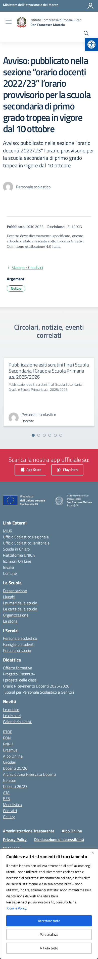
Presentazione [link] (15, 591)
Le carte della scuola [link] (20, 609)
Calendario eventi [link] (17, 722)
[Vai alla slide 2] (38, 435)
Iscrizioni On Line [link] (17, 561)
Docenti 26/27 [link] (15, 786)
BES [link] (6, 798)
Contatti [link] (10, 811)
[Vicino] (93, 853)
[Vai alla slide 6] (60, 435)
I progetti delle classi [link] (20, 680)
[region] (49, 903)
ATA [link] (6, 792)
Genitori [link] (9, 780)
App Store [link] (33, 469)
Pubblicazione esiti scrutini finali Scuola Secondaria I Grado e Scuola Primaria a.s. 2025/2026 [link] (49, 371)
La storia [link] (10, 621)
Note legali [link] (12, 848)
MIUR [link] (7, 531)
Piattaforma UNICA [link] (19, 555)
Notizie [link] (16, 288)
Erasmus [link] (10, 750)
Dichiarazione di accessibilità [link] (59, 839)
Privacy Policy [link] (15, 839)
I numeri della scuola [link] (20, 603)
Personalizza (49, 934)
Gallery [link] (9, 817)
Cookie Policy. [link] (17, 908)
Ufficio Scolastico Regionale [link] (26, 537)
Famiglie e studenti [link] (18, 644)
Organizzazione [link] (15, 615)
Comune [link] (10, 573)
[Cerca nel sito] (86, 34)
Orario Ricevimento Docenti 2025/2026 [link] (36, 686)
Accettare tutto (49, 920)
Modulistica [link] (12, 805)
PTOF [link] (7, 732)
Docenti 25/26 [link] (15, 768)
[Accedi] (90, 6)
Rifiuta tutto (49, 948)
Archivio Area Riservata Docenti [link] (29, 774)
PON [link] (7, 738)
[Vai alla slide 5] (55, 435)
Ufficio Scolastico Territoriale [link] (26, 543)
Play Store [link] (70, 469)
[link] (91, 44)
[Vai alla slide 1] (33, 435)
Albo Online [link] (13, 756)
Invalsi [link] (8, 567)
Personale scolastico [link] (20, 638)
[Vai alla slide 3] (44, 435)
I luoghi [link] (9, 597)
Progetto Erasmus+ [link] (19, 674)
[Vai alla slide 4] (49, 435)
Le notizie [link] (11, 709)
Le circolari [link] (12, 716)
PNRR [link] (8, 744)
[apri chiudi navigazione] (9, 22)
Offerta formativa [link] (17, 668)
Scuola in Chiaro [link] (16, 549)
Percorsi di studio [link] (17, 650)
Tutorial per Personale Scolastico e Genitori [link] (38, 692)
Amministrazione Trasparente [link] (28, 831)
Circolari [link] (9, 762)
